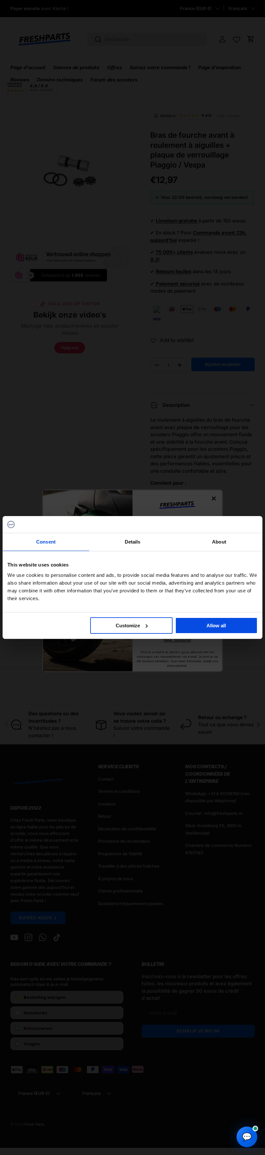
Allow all (216, 625)
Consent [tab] (46, 542)
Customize (128, 625)
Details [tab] (133, 542)
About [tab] (219, 542)
